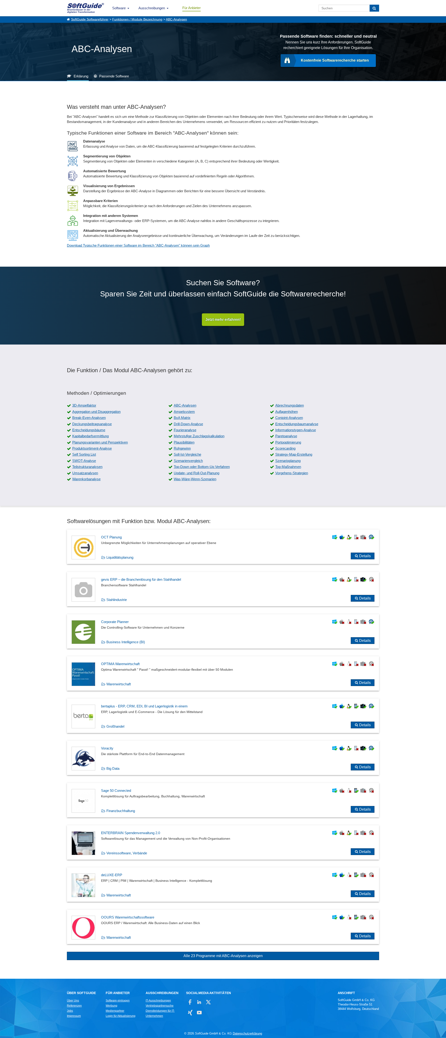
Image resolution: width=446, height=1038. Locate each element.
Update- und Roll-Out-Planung (196, 473)
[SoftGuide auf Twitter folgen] (208, 1002)
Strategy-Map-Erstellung (293, 454)
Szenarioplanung (288, 461)
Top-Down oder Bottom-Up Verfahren (202, 467)
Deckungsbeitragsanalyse (92, 424)
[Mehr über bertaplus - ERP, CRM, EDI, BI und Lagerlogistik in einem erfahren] (223, 716)
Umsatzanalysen (85, 473)
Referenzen (74, 1005)
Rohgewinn (182, 448)
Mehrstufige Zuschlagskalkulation (199, 436)
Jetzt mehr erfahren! (223, 320)
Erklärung (81, 76)
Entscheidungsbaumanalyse (296, 424)
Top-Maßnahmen (288, 467)
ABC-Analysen (176, 19)
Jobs (70, 1010)
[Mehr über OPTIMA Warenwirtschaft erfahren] (223, 673)
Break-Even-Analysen (89, 418)
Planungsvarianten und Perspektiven (100, 442)
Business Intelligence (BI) (125, 642)
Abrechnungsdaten (289, 405)
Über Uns (73, 1000)
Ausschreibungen (151, 8)
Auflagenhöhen (286, 412)
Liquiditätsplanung (119, 557)
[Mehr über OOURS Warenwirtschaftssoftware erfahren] (223, 927)
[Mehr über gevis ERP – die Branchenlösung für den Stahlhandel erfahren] (223, 589)
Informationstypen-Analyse (295, 430)
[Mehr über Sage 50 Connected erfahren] (223, 800)
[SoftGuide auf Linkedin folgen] (199, 1002)
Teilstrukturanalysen (87, 467)
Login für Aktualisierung (120, 1016)
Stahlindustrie (116, 600)
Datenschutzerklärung (247, 1033)
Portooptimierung (288, 442)
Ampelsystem (184, 412)
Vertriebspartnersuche (160, 1005)
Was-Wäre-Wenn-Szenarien (195, 479)
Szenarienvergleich (188, 461)
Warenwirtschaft (118, 684)
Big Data (112, 768)
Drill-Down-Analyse (188, 424)
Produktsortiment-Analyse (92, 448)
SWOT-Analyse (84, 461)
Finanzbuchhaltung (120, 811)
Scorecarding (285, 448)
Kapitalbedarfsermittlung (90, 436)
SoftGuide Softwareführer (89, 19)
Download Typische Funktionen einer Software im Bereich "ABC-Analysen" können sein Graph (138, 245)
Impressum (74, 1016)
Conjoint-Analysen (289, 418)
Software (119, 8)
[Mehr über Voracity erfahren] (223, 758)
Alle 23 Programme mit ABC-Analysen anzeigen (223, 956)
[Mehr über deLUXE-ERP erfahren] (223, 884)
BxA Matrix (182, 418)
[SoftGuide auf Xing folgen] (190, 1012)
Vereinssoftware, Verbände (126, 853)
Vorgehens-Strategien (291, 473)
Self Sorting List (84, 454)
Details (365, 556)
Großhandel (115, 726)
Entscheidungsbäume (88, 430)
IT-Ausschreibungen (158, 1000)
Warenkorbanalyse (86, 479)
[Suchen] (374, 8)
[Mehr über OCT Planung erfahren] (223, 547)
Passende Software (114, 76)
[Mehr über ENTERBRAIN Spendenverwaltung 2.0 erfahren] (223, 842)
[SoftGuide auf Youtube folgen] (199, 1012)
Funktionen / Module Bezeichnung (137, 19)
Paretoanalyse (286, 436)
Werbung (111, 1005)
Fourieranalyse (185, 430)
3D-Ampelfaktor (84, 405)
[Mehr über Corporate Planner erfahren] (223, 631)
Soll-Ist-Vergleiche (187, 454)
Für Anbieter (191, 8)
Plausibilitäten (184, 442)
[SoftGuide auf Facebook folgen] (190, 1002)
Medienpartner (115, 1010)
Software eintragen (118, 1000)
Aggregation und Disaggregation (96, 412)
